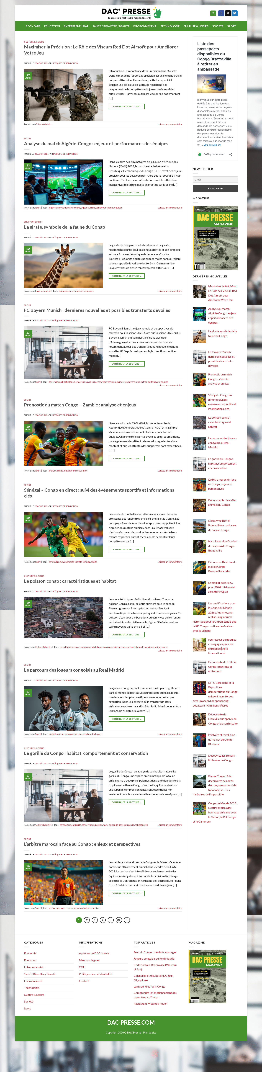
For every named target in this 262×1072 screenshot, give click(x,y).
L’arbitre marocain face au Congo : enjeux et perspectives (82, 844)
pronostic (75, 470)
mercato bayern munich (131, 381)
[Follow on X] (228, 13)
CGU (82, 967)
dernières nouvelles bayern (87, 381)
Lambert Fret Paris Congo (149, 986)
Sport (231, 26)
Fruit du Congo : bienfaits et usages (155, 952)
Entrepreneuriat (76, 26)
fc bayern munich (110, 381)
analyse (52, 470)
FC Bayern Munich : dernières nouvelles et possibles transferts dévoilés (97, 310)
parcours (79, 734)
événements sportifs (72, 561)
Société (217, 26)
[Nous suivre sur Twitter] (235, 13)
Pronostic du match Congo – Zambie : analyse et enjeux (80, 404)
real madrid (90, 734)
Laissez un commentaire (170, 124)
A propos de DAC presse (94, 953)
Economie (33, 26)
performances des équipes (109, 207)
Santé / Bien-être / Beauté (111, 26)
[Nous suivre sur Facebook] (221, 13)
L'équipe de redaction (65, 63)
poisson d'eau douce (137, 647)
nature (90, 291)
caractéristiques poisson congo (75, 647)
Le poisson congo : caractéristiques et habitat (70, 581)
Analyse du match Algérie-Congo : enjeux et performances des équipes (96, 143)
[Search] (213, 13)
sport (98, 734)
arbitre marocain (57, 908)
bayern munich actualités (61, 381)
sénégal (86, 561)
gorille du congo (126, 824)
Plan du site (149, 1032)
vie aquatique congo (158, 647)
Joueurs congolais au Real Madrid (154, 958)
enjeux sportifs (88, 207)
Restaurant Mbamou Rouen (150, 1003)
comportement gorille (70, 824)
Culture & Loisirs (195, 26)
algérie (52, 207)
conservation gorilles (92, 824)
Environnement (144, 26)
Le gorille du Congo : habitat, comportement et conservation (86, 753)
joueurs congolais (65, 734)
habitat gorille (141, 824)
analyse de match (65, 207)
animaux (63, 291)
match (67, 470)
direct (58, 561)
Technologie (169, 26)
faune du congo (110, 824)
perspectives (94, 908)
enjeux (75, 908)
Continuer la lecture (127, 106)
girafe (84, 291)
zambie (84, 470)
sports (94, 561)
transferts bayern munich (155, 381)
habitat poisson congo (101, 647)
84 (118, 920)
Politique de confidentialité (95, 974)
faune (77, 291)
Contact (84, 981)
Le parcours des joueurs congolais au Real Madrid (74, 669)
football (52, 734)
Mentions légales (89, 960)
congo (77, 207)
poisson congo (120, 647)
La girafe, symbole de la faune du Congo (64, 227)
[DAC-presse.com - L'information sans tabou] (131, 13)
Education (52, 26)
